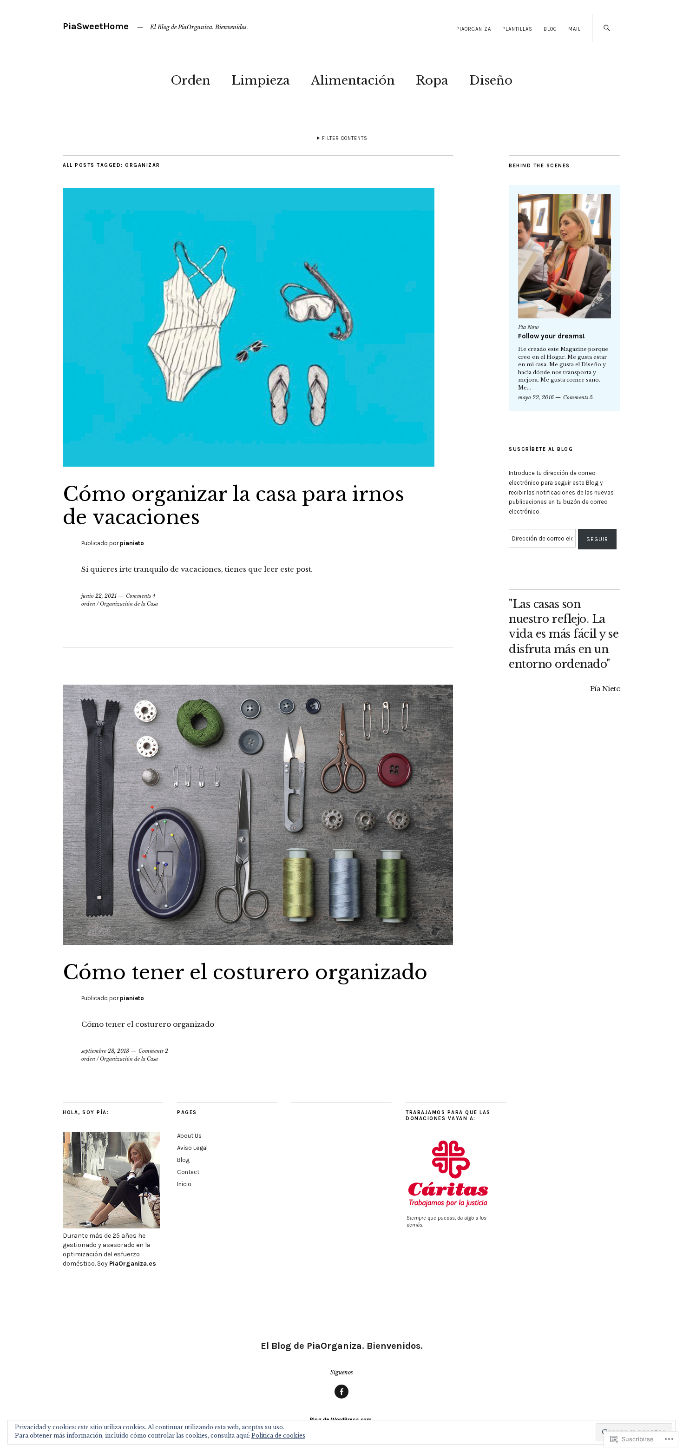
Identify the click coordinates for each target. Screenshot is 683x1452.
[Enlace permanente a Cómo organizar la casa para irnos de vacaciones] (248, 464)
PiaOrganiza (473, 29)
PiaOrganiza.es (132, 1263)
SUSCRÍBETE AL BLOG (541, 449)
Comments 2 (153, 1051)
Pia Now (528, 327)
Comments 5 (578, 397)
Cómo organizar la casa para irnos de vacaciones (233, 505)
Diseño (490, 80)
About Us (189, 1135)
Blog (550, 29)
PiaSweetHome (96, 26)
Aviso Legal (192, 1147)
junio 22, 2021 (99, 596)
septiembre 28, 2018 (105, 1051)
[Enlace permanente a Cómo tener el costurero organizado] (258, 942)
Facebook (341, 1398)
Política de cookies (278, 1435)
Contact (188, 1171)
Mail (574, 29)
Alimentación (353, 80)
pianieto (132, 543)
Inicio (184, 1184)
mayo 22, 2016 (536, 397)
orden (88, 604)
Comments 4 (140, 596)
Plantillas (517, 29)
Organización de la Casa (129, 604)
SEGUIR (597, 539)
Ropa (432, 80)
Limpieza (260, 80)
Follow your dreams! (551, 336)
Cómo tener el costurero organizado (245, 972)
